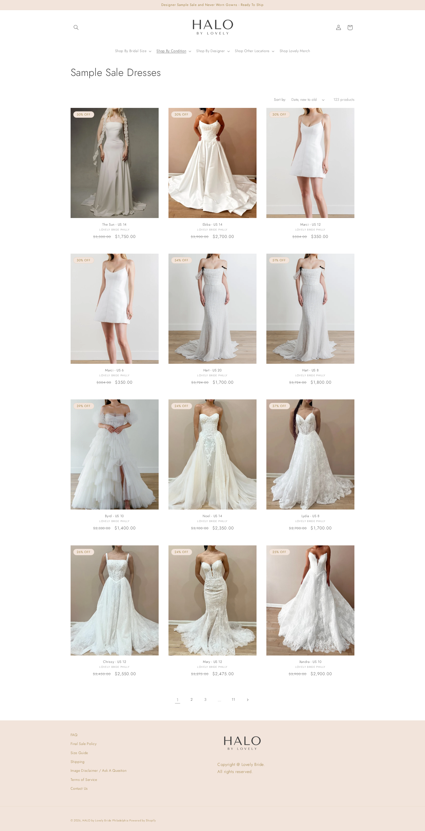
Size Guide (79, 753)
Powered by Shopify (142, 820)
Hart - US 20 (212, 370)
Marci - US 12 (310, 224)
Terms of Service (84, 779)
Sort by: (280, 99)
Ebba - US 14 (213, 224)
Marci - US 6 (114, 370)
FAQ (74, 735)
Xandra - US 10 (310, 662)
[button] (76, 27)
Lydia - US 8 (310, 516)
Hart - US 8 (310, 370)
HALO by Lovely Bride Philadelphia (105, 820)
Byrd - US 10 (114, 516)
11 (233, 699)
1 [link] (178, 700)
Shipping (78, 761)
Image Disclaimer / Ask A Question (99, 770)
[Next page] (247, 699)
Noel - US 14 (212, 516)
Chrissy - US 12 (114, 662)
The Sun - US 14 (114, 224)
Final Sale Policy (84, 743)
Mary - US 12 (212, 662)
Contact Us (79, 788)
